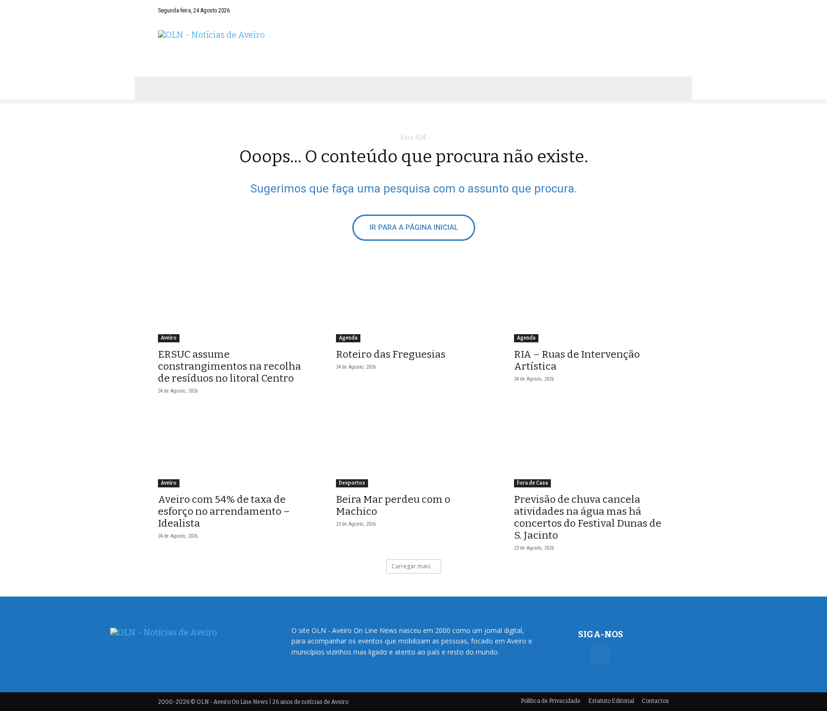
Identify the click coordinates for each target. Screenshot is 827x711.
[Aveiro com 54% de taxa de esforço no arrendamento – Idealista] (235, 448)
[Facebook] (662, 10)
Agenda (348, 338)
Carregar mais (410, 566)
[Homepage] (413, 48)
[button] (643, 10)
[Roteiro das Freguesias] (413, 303)
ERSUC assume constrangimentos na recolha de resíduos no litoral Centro (229, 366)
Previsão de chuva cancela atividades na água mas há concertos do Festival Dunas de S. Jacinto (587, 517)
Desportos (352, 483)
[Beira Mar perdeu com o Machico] (413, 448)
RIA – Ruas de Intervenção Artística (577, 360)
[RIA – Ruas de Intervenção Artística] (591, 303)
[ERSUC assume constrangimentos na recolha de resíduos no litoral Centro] (235, 303)
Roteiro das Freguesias (391, 354)
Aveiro (169, 338)
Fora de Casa (532, 483)
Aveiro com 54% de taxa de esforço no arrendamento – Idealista (224, 511)
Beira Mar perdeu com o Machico (393, 505)
